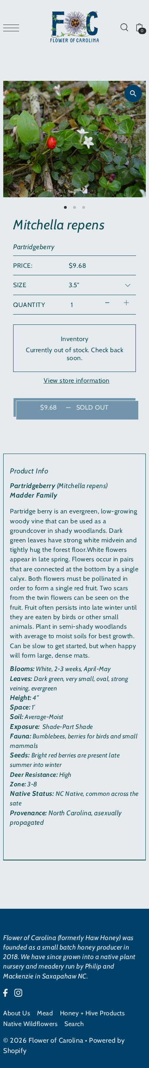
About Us (16, 1013)
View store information (77, 380)
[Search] (124, 26)
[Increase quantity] (126, 303)
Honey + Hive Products (92, 1013)
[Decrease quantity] (107, 303)
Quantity (29, 305)
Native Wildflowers (30, 1024)
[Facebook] (5, 992)
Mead (45, 1013)
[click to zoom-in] (133, 93)
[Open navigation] (13, 27)
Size (19, 285)
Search (74, 1024)
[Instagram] (18, 992)
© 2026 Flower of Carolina (43, 1040)
